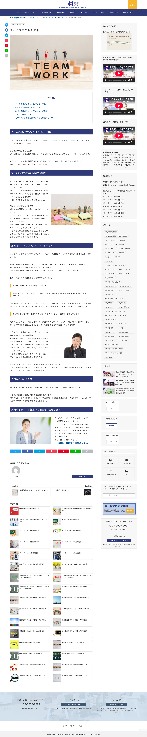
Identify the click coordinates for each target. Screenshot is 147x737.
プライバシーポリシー (77, 726)
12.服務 (122, 253)
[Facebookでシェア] (6, 30)
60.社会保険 (109, 340)
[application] (119, 73)
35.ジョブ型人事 (111, 315)
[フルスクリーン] (132, 80)
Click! (112, 409)
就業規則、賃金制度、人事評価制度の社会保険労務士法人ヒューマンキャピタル (75, 734)
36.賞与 (123, 315)
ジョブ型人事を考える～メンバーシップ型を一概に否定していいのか (130, 161)
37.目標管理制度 (111, 319)
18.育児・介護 (110, 269)
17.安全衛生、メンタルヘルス (115, 265)
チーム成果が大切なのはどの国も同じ (30, 104)
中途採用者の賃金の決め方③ (113, 182)
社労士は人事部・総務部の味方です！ (116, 32)
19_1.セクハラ (110, 273)
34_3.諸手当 (109, 294)
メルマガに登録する (117, 704)
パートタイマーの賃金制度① (113, 216)
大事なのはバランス (23, 114)
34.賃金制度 (109, 290)
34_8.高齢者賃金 (124, 307)
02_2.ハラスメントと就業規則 (115, 244)
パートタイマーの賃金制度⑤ (113, 203)
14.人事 (118, 257)
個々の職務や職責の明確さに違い (28, 107)
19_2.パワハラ (124, 273)
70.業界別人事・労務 (112, 344)
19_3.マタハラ (110, 278)
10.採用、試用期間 (124, 248)
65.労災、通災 (123, 340)
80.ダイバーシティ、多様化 (114, 353)
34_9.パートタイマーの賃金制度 (115, 311)
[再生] (106, 80)
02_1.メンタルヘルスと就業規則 (115, 240)
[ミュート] (129, 80)
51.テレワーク (110, 332)
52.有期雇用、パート (126, 332)
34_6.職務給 (122, 303)
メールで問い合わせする (119, 540)
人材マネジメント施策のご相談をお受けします (34, 117)
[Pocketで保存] (6, 40)
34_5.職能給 (109, 303)
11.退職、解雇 (110, 253)
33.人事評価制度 (126, 286)
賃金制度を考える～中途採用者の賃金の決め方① (119, 192)
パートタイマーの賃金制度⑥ (113, 200)
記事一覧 (82, 476)
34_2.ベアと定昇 (124, 290)
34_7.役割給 (109, 307)
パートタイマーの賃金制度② (113, 213)
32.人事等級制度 (111, 286)
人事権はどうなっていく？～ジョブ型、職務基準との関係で (108, 160)
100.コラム (109, 357)
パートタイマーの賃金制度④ (113, 206)
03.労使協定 (109, 248)
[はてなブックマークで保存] (6, 35)
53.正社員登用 (110, 336)
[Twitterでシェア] (6, 25)
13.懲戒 (108, 257)
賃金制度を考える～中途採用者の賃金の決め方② (119, 186)
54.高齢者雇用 (124, 336)
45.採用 (121, 328)
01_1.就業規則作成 (111, 232)
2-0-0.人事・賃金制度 (18, 25)
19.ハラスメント (125, 269)
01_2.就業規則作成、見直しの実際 (116, 236)
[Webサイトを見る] (25, 471)
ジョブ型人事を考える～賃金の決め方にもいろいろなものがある (119, 160)
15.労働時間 (109, 261)
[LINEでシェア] (6, 50)
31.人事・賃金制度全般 (113, 282)
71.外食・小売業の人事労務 (114, 349)
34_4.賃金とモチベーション (114, 298)
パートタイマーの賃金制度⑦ (113, 196)
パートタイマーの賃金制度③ (113, 210)
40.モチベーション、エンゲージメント (117, 324)
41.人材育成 (109, 328)
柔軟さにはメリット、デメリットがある (31, 111)
